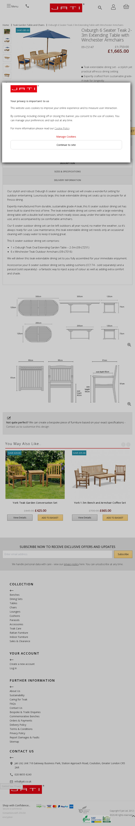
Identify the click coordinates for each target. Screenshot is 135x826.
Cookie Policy (61, 128)
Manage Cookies (66, 136)
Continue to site (66, 145)
